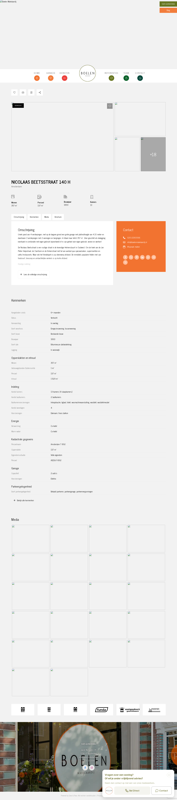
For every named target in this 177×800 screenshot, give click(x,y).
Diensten (65, 73)
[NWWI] (154, 709)
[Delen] (40, 92)
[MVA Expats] (49, 709)
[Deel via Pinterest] (136, 257)
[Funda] (101, 709)
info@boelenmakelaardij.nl (137, 242)
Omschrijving (19, 217)
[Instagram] (92, 767)
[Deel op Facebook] (125, 257)
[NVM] (75, 709)
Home (37, 73)
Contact (140, 73)
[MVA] (22, 709)
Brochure (58, 217)
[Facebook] (85, 767)
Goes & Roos (73, 795)
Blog (168, 10)
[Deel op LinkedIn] (142, 257)
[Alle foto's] (23, 92)
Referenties (111, 73)
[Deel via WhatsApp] (148, 257)
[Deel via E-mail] (153, 257)
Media (46, 217)
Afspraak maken (133, 246)
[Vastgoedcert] (127, 709)
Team (126, 73)
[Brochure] (31, 92)
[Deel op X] (131, 257)
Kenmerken (34, 217)
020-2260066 (168, 4)
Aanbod (50, 73)
